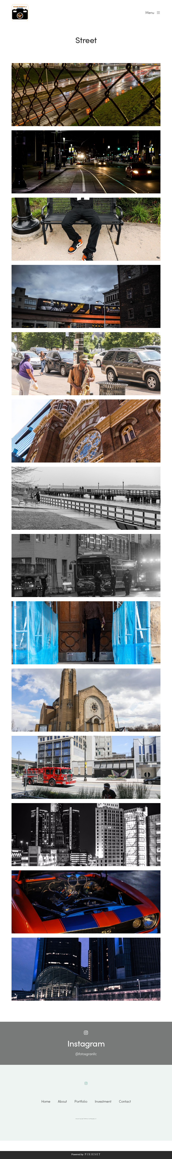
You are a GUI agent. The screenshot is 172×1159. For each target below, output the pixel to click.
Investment (103, 1101)
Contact (125, 1101)
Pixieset (93, 1154)
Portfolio (80, 1101)
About (62, 1101)
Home (45, 1101)
